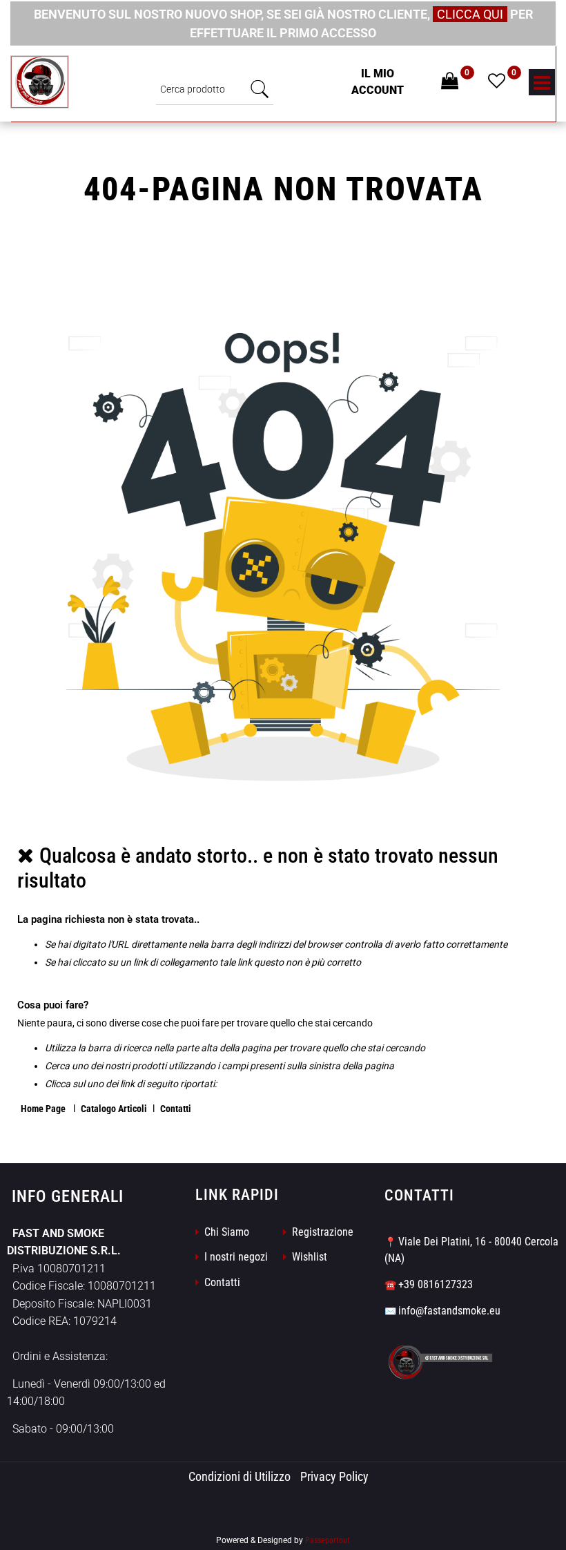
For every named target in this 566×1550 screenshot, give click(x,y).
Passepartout (327, 1540)
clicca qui (470, 14)
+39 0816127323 (435, 1284)
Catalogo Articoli (114, 1108)
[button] (259, 88)
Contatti (175, 1108)
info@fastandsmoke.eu (449, 1310)
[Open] (542, 86)
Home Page (44, 1108)
